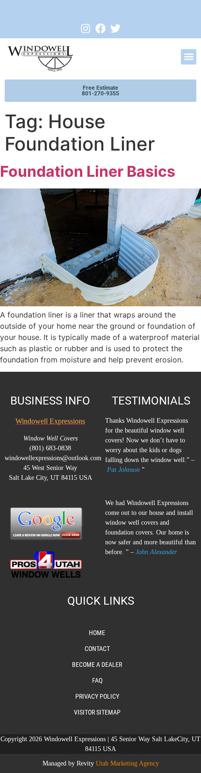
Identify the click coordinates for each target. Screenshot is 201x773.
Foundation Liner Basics (87, 171)
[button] (188, 57)
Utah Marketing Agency (127, 763)
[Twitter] (115, 28)
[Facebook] (100, 28)
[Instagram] (85, 28)
